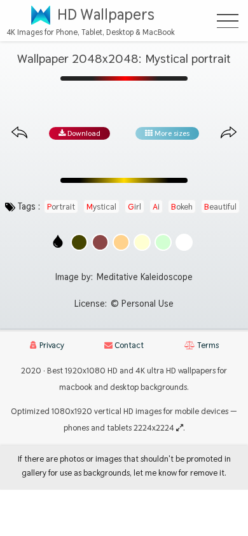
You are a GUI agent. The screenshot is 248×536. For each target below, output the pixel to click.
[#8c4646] (100, 242)
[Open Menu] (227, 21)
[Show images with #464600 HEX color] (79, 242)
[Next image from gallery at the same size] (229, 133)
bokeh (182, 206)
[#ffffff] (184, 242)
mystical (101, 206)
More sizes (171, 133)
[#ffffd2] (142, 242)
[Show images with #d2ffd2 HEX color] (163, 242)
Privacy (51, 345)
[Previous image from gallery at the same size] (19, 133)
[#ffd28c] (121, 242)
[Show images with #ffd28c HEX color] (121, 242)
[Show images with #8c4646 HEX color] (100, 242)
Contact (128, 345)
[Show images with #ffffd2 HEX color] (142, 242)
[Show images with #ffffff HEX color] (184, 242)
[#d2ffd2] (163, 242)
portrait (61, 206)
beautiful (220, 206)
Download (82, 133)
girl (134, 206)
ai (156, 206)
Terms (207, 345)
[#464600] (79, 242)
